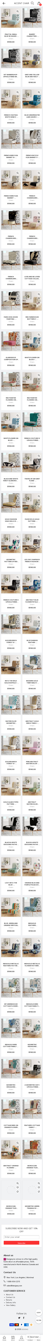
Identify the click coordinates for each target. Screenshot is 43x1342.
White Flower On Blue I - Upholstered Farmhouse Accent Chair (11, 439)
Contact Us (10, 1297)
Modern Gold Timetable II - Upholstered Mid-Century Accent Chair (32, 682)
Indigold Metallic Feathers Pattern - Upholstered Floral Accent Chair (11, 965)
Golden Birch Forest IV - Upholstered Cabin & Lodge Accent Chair (11, 641)
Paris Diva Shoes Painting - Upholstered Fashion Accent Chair (11, 318)
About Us (9, 1295)
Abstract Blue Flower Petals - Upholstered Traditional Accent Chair (32, 601)
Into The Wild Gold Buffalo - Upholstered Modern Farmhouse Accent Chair (10, 682)
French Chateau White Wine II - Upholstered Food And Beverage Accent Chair (11, 116)
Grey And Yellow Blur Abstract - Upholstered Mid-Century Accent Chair (32, 76)
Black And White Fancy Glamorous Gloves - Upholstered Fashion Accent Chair (11, 480)
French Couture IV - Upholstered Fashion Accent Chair (32, 439)
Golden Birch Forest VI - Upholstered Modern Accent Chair (11, 763)
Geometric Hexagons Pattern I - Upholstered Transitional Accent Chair (11, 1086)
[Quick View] (17, 11)
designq (25, 1329)
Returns (9, 1300)
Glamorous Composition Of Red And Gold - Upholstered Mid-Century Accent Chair (11, 359)
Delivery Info (11, 1303)
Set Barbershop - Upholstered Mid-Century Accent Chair (11, 76)
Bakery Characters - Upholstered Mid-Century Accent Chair (32, 35)
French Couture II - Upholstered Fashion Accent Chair (11, 601)
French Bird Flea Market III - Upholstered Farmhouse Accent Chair (11, 156)
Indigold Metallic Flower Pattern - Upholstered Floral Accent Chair (32, 965)
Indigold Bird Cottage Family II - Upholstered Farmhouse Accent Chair (32, 1005)
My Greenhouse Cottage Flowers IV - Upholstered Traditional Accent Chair (11, 1005)
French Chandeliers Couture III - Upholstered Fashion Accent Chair (11, 237)
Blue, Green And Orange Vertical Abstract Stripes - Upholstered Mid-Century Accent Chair (11, 924)
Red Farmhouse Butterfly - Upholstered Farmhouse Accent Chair (32, 318)
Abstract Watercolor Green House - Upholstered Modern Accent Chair (32, 803)
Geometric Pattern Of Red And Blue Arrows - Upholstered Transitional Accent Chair (10, 561)
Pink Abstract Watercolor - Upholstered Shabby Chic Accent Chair (32, 763)
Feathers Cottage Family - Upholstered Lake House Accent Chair (32, 1126)
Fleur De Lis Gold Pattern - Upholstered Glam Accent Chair (32, 520)
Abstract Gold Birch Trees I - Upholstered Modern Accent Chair (32, 722)
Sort (39, 1312)
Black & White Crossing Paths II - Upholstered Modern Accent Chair (10, 843)
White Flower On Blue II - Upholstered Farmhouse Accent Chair (32, 359)
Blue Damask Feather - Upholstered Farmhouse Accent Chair (32, 641)
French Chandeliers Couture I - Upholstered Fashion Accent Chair (11, 278)
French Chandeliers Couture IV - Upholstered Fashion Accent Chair (32, 197)
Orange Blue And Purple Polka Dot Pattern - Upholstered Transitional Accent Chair (32, 884)
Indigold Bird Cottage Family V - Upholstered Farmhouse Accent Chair (11, 1046)
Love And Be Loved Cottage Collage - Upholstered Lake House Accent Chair (32, 278)
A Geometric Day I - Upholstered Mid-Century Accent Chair (32, 1086)
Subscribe (21, 1243)
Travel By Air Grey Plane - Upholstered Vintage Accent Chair (32, 480)
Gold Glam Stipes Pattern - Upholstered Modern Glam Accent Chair (10, 803)
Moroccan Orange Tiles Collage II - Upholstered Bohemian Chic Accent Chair (32, 1167)
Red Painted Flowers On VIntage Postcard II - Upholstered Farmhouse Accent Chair (32, 399)
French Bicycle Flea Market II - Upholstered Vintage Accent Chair (32, 156)
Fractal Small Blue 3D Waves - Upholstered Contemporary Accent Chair (10, 35)
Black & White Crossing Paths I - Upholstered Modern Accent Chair (32, 843)
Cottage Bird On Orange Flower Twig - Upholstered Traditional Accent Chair (11, 1126)
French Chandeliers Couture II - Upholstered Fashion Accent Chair (32, 237)
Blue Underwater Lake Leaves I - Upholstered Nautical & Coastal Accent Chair (32, 116)
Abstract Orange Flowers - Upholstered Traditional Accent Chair (11, 1167)
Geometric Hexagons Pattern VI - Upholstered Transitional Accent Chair (32, 1046)
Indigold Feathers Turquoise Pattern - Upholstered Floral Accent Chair (32, 924)
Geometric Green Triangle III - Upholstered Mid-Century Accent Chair (32, 1207)
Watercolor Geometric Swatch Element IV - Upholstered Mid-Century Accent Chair (11, 722)
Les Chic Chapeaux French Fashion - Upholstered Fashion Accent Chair (32, 561)
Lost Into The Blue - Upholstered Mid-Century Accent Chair (11, 884)
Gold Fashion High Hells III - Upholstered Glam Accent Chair (11, 520)
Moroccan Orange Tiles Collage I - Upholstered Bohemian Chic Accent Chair (11, 1207)
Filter (38, 1320)
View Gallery (11, 1305)
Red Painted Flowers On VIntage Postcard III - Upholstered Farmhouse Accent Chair (11, 399)
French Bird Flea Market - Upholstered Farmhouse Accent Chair (11, 197)
